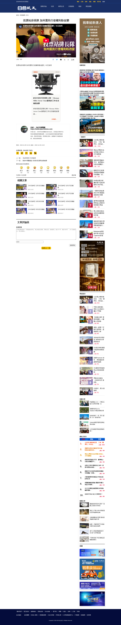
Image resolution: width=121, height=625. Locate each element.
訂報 (82, 1)
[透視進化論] (92, 290)
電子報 (99, 1)
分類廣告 (71, 6)
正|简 (72, 59)
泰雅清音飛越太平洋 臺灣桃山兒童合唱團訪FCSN (99, 162)
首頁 (17, 15)
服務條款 (33, 611)
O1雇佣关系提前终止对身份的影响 (99, 370)
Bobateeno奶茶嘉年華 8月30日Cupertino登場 (99, 233)
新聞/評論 (44, 6)
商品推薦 (88, 6)
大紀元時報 (51, 615)
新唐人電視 (34, 615)
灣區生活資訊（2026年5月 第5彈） (99, 380)
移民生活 (61, 6)
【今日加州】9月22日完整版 (36, 209)
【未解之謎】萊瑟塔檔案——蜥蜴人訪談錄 (99, 319)
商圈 (94, 1)
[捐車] (92, 579)
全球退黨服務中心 (68, 615)
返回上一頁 (46, 248)
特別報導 (22, 15)
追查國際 (26, 615)
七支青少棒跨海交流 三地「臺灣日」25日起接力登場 (99, 142)
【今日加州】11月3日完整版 (36, 193)
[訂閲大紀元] (92, 556)
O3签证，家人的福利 (99, 389)
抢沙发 (74, 175)
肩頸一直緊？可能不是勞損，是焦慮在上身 (99, 329)
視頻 (79, 6)
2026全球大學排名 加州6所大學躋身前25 (99, 339)
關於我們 (19, 611)
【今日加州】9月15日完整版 (66, 209)
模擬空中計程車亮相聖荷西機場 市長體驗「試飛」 (99, 173)
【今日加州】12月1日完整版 (36, 185)
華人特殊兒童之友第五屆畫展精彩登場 (99, 213)
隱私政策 (40, 611)
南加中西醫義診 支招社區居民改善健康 (35, 160)
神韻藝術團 (43, 615)
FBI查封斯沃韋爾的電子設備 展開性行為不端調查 (99, 183)
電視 (78, 1)
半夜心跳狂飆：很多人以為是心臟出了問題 (99, 309)
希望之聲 (58, 615)
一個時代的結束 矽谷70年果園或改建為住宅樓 (99, 193)
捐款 (90, 1)
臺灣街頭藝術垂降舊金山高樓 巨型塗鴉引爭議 (99, 203)
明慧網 (77, 615)
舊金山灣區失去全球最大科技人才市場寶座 (99, 152)
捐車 (86, 1)
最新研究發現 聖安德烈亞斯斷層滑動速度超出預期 (99, 223)
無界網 (89, 615)
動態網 (83, 615)
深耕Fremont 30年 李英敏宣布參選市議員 (99, 360)
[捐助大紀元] (92, 589)
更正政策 (26, 611)
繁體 (103, 1)
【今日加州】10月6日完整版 (66, 201)
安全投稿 (47, 611)
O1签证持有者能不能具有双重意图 (99, 350)
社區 (52, 6)
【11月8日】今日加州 (29, 158)
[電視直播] (92, 605)
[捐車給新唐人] (92, 62)
